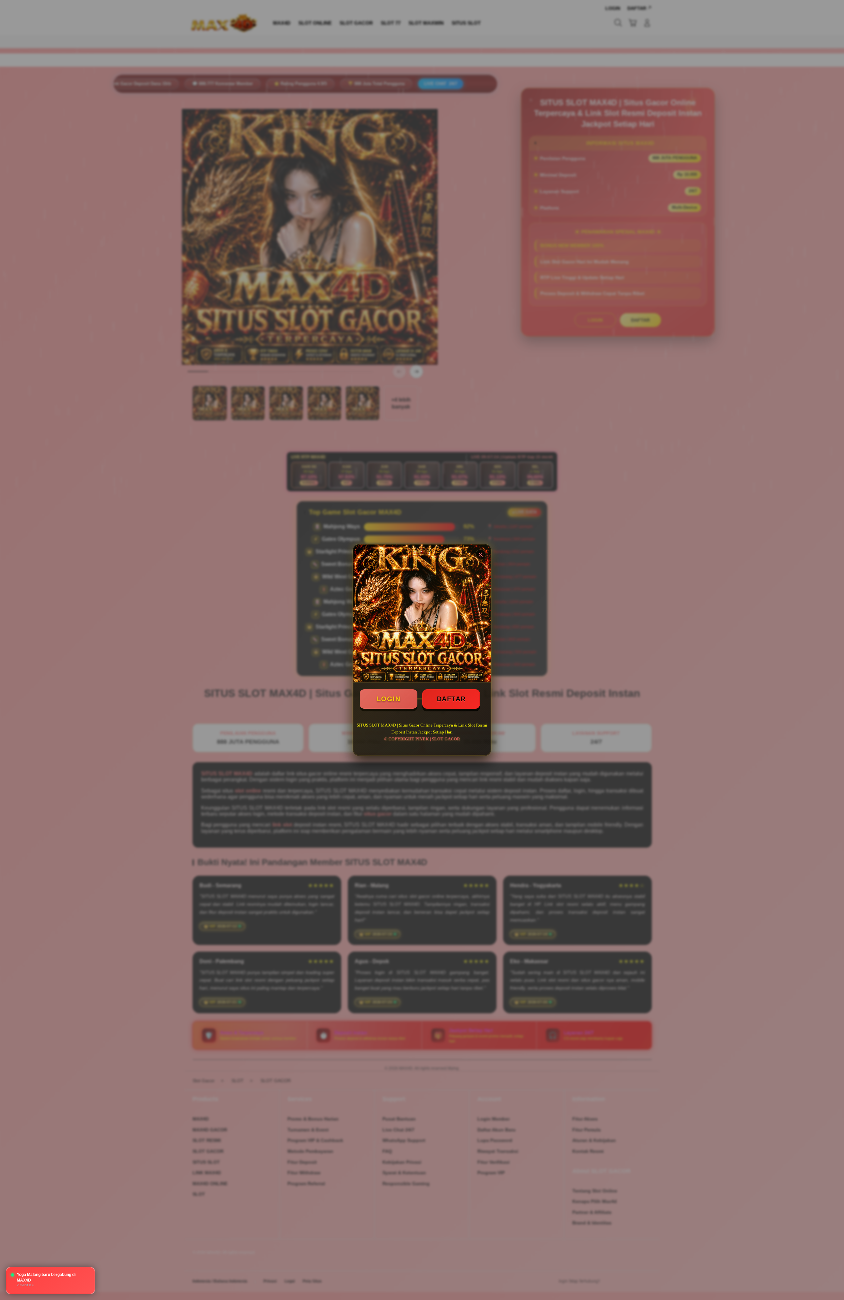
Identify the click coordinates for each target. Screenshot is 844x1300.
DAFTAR (451, 698)
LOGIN (389, 698)
